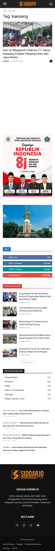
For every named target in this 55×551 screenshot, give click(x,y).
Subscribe (45, 275)
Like (48, 257)
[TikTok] (31, 525)
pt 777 (6, 447)
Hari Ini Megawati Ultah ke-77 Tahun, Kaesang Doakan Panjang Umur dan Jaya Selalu (27, 53)
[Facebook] (17, 525)
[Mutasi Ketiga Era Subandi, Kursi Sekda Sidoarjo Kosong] (10, 325)
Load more (26, 362)
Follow (47, 263)
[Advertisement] (27, 101)
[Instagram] (24, 525)
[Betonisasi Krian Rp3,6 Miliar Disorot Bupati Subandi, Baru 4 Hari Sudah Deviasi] (10, 339)
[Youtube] (38, 525)
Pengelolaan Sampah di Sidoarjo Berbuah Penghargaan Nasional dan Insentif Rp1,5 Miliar (35, 296)
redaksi (6, 61)
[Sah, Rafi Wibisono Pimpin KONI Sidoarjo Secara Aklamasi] (10, 311)
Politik (6, 45)
